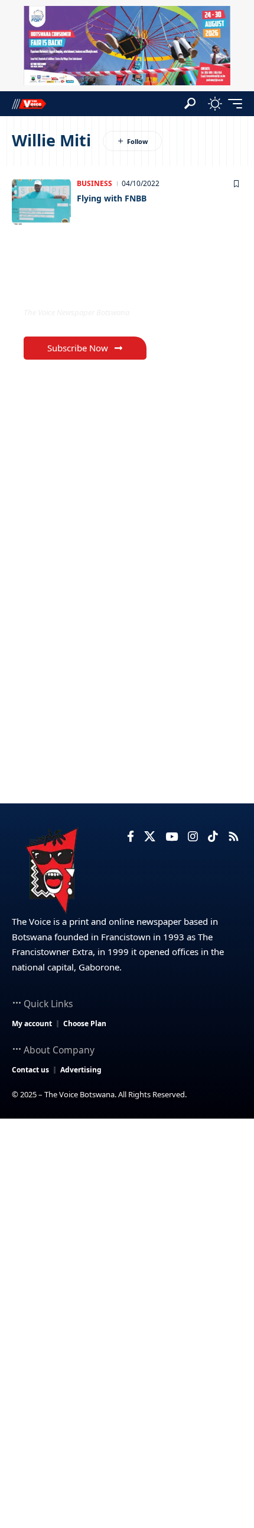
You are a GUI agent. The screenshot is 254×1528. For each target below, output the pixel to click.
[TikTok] (213, 836)
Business (94, 183)
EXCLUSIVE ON (73, 288)
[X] (149, 836)
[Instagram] (193, 836)
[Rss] (233, 836)
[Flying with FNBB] (41, 201)
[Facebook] (130, 836)
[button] (189, 103)
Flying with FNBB (111, 198)
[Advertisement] (127, 1252)
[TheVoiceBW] (29, 103)
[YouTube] (171, 836)
